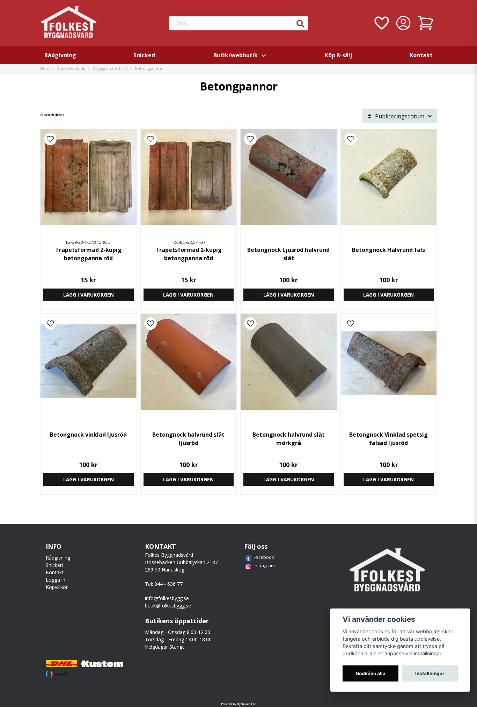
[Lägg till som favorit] (381, 23)
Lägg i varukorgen (88, 294)
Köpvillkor (57, 587)
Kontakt (421, 55)
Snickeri (144, 55)
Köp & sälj (338, 55)
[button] (300, 24)
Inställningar (430, 673)
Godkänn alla (370, 673)
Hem (44, 68)
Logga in (55, 579)
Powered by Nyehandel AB (238, 704)
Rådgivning (60, 55)
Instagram (264, 565)
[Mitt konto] (403, 23)
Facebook (264, 557)
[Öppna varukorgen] (425, 23)
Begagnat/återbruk (110, 68)
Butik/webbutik (235, 55)
